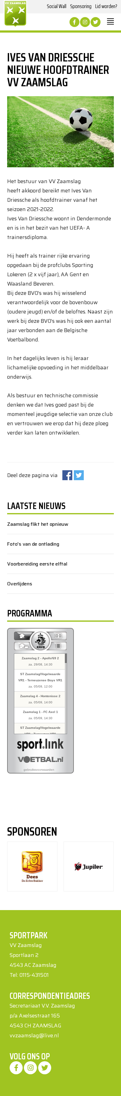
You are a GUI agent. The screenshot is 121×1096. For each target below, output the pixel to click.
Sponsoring (81, 6)
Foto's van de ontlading (33, 544)
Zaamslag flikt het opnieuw (37, 524)
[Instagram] (85, 22)
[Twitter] (96, 22)
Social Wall (56, 6)
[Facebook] (74, 22)
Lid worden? (106, 6)
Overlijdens (19, 584)
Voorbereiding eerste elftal (37, 564)
